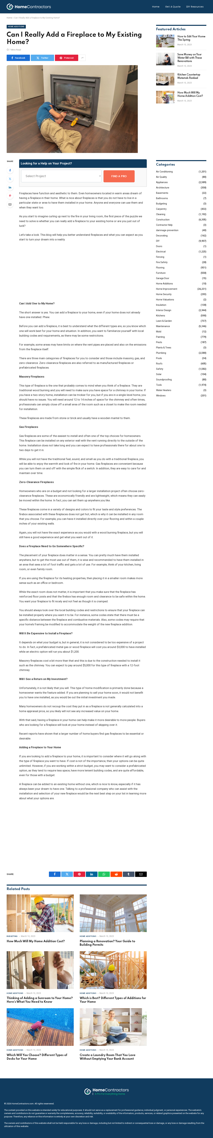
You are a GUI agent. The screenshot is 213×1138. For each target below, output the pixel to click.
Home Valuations (165, 299)
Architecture (162, 187)
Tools (159, 385)
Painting (160, 337)
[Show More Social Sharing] (82, 58)
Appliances (162, 182)
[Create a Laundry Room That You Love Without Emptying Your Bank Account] (113, 1027)
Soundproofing (164, 379)
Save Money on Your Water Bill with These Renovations (189, 58)
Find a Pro (119, 176)
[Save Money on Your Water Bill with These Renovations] (165, 59)
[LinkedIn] (10, 187)
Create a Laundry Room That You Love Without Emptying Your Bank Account (107, 1057)
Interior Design (163, 310)
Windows (161, 395)
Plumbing (161, 353)
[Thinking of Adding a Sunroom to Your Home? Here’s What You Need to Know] (40, 970)
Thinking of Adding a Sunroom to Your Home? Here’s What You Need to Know (40, 1000)
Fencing (160, 257)
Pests (159, 342)
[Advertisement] (89, 271)
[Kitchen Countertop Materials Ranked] (165, 79)
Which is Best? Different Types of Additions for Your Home (113, 1000)
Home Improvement (166, 289)
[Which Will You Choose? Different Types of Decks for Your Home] (40, 1027)
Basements (162, 193)
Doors (159, 246)
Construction (163, 219)
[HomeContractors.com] (29, 6)
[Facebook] (10, 170)
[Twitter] (10, 178)
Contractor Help (164, 225)
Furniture (161, 273)
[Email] (10, 204)
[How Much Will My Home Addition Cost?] (40, 913)
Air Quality (161, 177)
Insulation (161, 305)
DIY (158, 241)
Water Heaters (163, 390)
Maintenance (163, 326)
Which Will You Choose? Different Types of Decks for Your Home (37, 1057)
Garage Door (162, 278)
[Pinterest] (10, 195)
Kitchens (160, 315)
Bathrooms (162, 198)
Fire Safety (162, 262)
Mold (158, 331)
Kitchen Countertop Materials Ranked (188, 76)
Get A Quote (173, 6)
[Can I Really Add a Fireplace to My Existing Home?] (72, 152)
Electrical (161, 251)
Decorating (162, 235)
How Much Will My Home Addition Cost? (36, 941)
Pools (159, 358)
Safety (159, 369)
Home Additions (16, 26)
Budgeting (12, 936)
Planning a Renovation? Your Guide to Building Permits (107, 943)
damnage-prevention (167, 230)
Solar (159, 374)
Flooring (160, 267)
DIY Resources (195, 6)
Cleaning (160, 214)
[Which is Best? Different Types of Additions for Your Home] (113, 970)
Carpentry (161, 209)
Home (156, 6)
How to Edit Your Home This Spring (191, 38)
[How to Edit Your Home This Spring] (165, 41)
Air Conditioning (164, 171)
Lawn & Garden (164, 321)
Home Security (164, 294)
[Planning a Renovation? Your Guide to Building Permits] (113, 913)
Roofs (159, 363)
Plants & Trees (163, 347)
